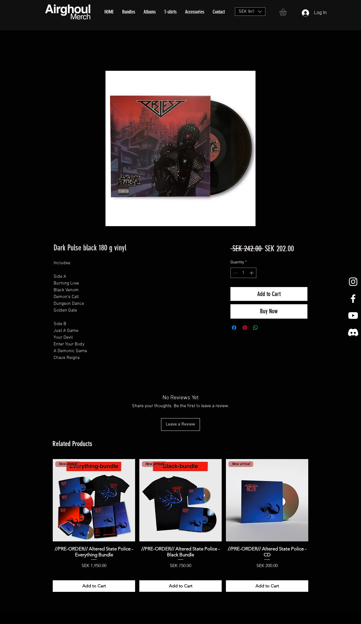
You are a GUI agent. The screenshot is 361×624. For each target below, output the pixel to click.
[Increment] (252, 273)
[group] (180, 525)
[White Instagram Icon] (353, 281)
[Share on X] (266, 327)
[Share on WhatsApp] (255, 327)
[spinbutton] (243, 273)
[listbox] (250, 11)
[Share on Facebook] (234, 327)
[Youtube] (353, 315)
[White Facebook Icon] (353, 298)
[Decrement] (234, 273)
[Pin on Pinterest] (244, 327)
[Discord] (353, 332)
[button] (250, 11)
